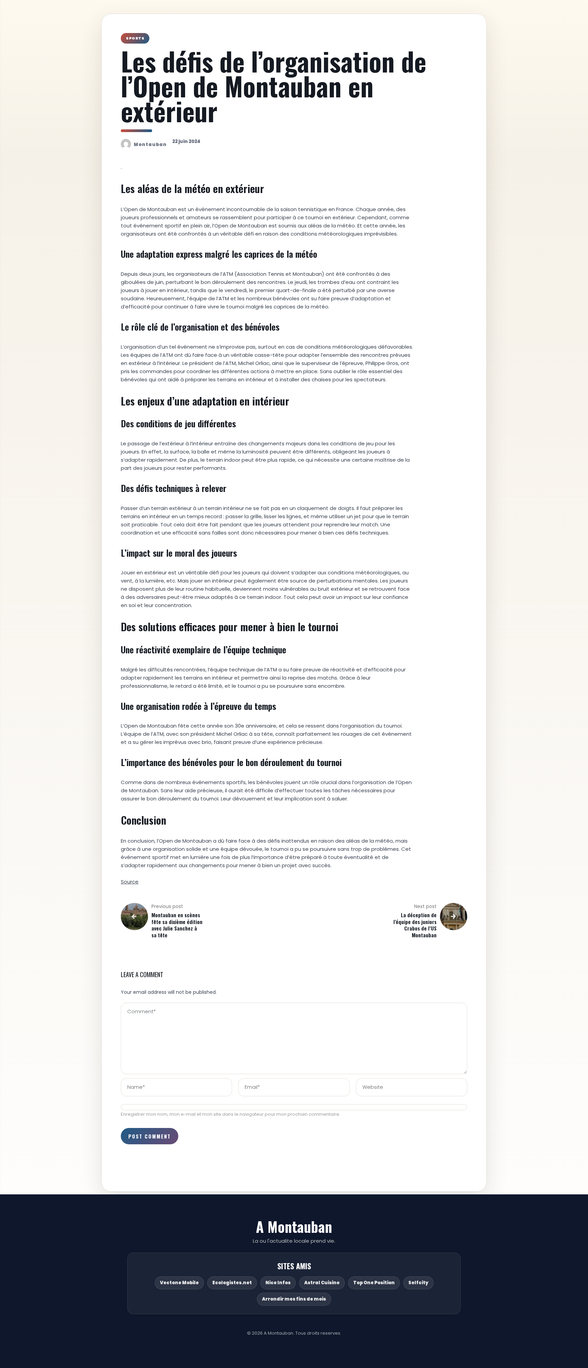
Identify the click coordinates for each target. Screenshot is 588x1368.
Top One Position (374, 1282)
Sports (135, 38)
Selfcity (418, 1282)
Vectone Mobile (179, 1282)
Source (129, 881)
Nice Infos (278, 1282)
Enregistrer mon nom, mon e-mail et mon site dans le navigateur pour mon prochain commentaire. (230, 1114)
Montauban (150, 144)
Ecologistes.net (232, 1282)
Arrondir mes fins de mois (294, 1299)
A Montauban (294, 1226)
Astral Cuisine (322, 1282)
